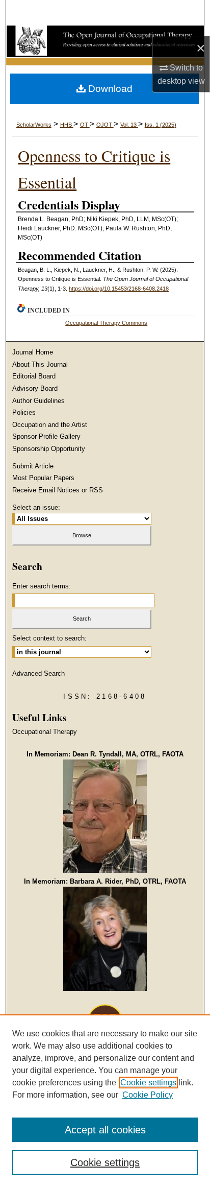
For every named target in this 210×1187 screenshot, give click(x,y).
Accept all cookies (105, 1129)
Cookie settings (148, 1082)
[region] (105, 1100)
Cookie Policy (147, 1094)
